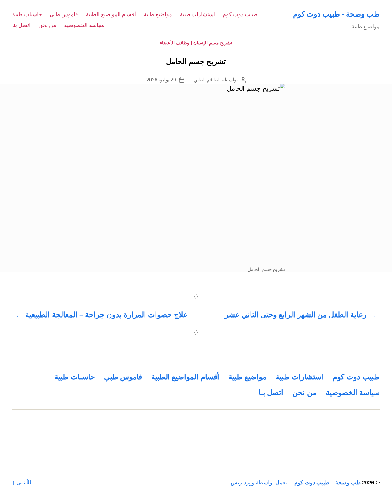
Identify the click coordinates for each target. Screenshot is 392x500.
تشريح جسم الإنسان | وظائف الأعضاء (196, 42)
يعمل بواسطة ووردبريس (259, 482)
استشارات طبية (197, 14)
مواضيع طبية (158, 14)
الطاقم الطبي (207, 79)
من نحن (47, 25)
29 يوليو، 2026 (161, 79)
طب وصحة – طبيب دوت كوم (327, 482)
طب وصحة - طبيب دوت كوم (336, 14)
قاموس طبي (64, 14)
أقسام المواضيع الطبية (111, 14)
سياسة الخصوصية (84, 25)
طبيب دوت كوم (240, 14)
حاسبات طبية (27, 14)
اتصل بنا (21, 25)
